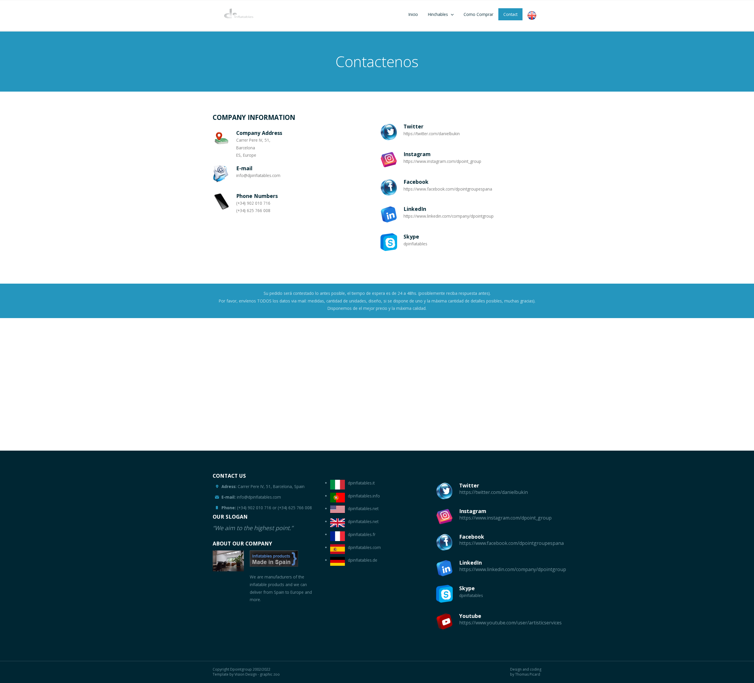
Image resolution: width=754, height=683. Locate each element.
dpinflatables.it (361, 483)
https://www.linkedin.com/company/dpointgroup (512, 569)
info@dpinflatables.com (251, 497)
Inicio (413, 14)
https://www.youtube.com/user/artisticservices (510, 622)
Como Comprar (478, 14)
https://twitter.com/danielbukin (493, 492)
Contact (510, 14)
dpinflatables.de (362, 560)
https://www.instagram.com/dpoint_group (505, 518)
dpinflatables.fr (362, 534)
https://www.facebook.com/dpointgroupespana (511, 543)
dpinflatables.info (364, 496)
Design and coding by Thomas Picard (525, 672)
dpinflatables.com (364, 547)
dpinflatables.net (363, 508)
